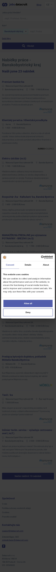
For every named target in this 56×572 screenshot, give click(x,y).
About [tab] (46, 265)
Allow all (28, 303)
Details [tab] (28, 265)
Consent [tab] (10, 265)
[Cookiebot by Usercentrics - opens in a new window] (41, 257)
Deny (28, 312)
